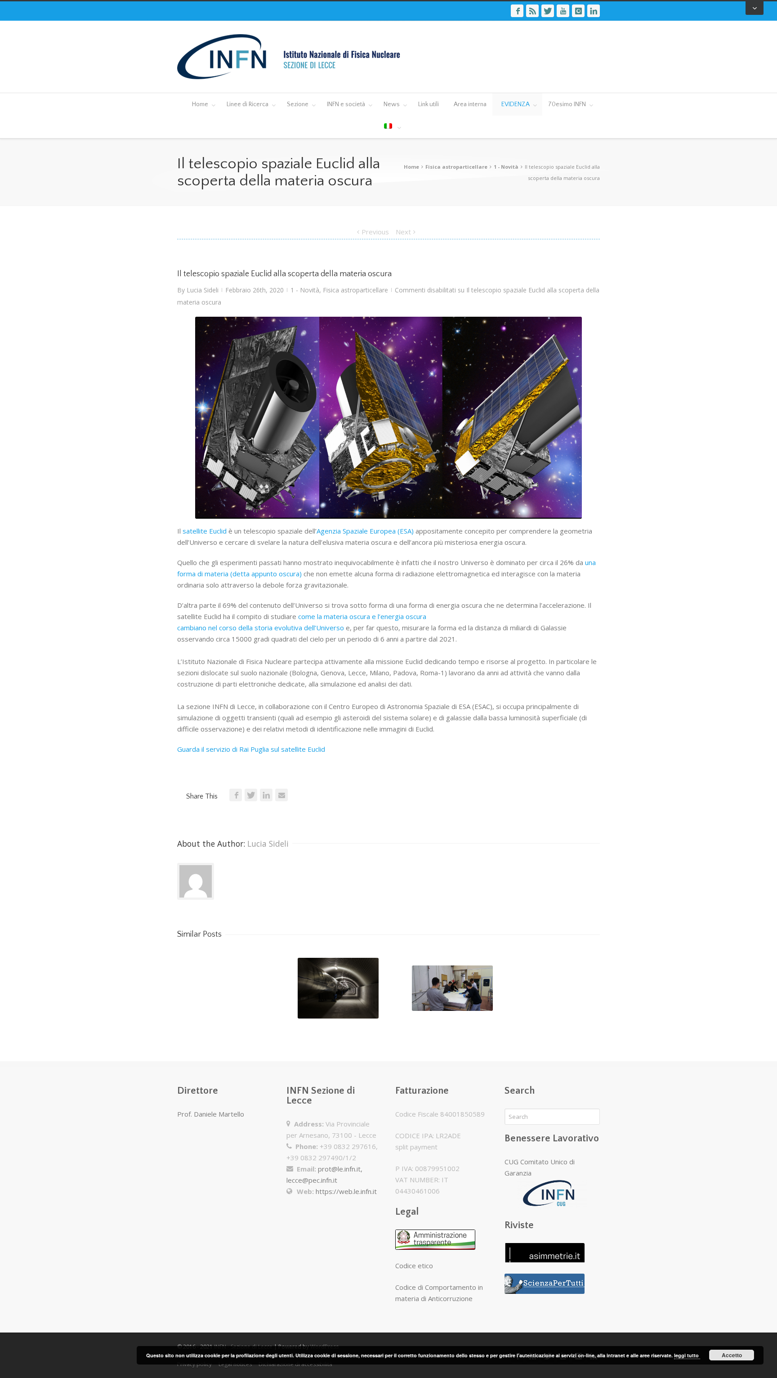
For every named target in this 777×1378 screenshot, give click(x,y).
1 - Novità (506, 166)
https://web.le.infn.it (346, 1191)
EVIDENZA (515, 104)
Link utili (428, 104)
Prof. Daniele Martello (210, 1113)
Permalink (321, 969)
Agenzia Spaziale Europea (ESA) (366, 530)
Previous (375, 231)
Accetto (732, 1355)
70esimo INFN (567, 104)
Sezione (297, 104)
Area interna (470, 104)
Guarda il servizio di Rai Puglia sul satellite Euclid (251, 749)
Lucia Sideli (203, 290)
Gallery (339, 992)
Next (403, 231)
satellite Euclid (205, 530)
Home (200, 104)
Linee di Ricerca (247, 104)
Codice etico (414, 1265)
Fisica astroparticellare (456, 166)
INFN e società (346, 104)
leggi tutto (687, 1355)
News (392, 104)
